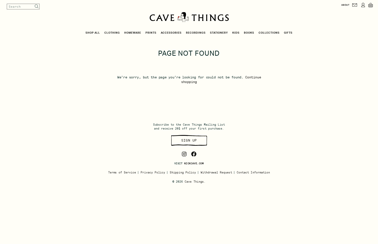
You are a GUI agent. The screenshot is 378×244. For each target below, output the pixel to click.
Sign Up (189, 140)
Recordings (196, 32)
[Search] (37, 6)
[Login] (363, 5)
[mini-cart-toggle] (370, 5)
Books (249, 32)
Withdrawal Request (216, 172)
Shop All (93, 32)
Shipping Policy (183, 172)
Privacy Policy (153, 172)
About (345, 4)
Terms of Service (122, 172)
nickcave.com (194, 163)
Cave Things (194, 181)
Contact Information (253, 172)
